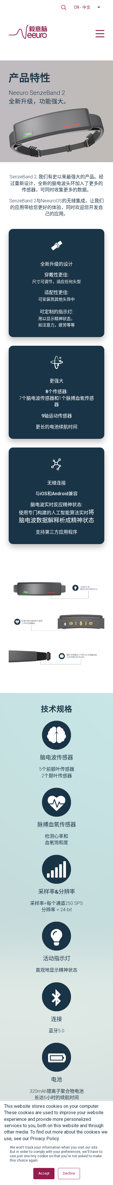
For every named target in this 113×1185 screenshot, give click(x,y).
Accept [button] (44, 1173)
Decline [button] (69, 1173)
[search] (63, 7)
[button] (87, 7)
